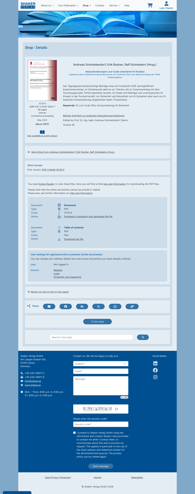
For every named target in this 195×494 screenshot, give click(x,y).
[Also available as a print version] (42, 132)
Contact (100, 5)
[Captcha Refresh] (116, 409)
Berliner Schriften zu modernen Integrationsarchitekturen (93, 115)
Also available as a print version (42, 135)
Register (58, 270)
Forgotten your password (67, 277)
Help (127, 5)
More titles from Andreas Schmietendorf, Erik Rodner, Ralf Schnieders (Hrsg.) (73, 152)
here (102, 456)
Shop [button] (87, 5)
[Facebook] (155, 370)
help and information (114, 184)
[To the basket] (150, 5)
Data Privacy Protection (58, 477)
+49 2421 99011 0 (34, 373)
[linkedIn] (155, 363)
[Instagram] (155, 377)
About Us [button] (46, 5)
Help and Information (81, 193)
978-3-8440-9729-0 (53, 169)
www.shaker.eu (33, 385)
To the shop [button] (97, 321)
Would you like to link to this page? (50, 291)
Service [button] (113, 5)
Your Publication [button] (67, 5)
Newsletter (137, 477)
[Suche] (143, 337)
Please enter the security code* (90, 418)
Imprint (97, 477)
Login (57, 273)
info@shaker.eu (33, 381)
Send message (101, 466)
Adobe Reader (46, 184)
